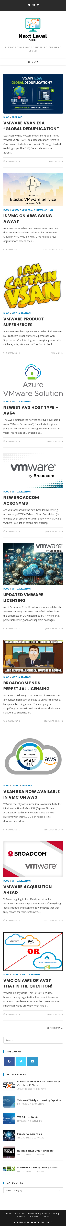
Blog (6, 117)
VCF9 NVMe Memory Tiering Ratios (37, 1167)
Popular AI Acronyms (29, 1133)
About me (20, 1213)
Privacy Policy (49, 1213)
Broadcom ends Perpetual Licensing (26, 686)
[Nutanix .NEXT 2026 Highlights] (9, 1152)
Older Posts (55, 1028)
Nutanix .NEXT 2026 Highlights (35, 1150)
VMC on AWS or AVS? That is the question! (28, 983)
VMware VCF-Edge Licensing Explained (39, 1100)
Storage (17, 117)
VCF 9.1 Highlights (28, 1117)
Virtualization (43, 209)
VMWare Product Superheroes (23, 322)
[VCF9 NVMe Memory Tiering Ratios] (9, 1169)
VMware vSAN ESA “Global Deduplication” (31, 126)
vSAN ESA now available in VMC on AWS (31, 794)
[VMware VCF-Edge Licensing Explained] (9, 1102)
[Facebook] (9, 1061)
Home (9, 1213)
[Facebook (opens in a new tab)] (33, 4)
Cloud (15, 209)
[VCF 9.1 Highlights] (9, 1118)
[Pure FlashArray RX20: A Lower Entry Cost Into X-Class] (9, 1085)
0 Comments (13, 161)
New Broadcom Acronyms (21, 500)
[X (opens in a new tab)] (29, 4)
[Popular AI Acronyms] (9, 1135)
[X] (21, 1061)
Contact (46, 1216)
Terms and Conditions (27, 1216)
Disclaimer (33, 1213)
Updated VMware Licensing (23, 597)
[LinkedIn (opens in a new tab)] (37, 4)
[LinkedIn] (32, 1061)
